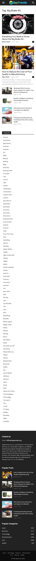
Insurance (6, 282)
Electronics (6, 216)
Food (4, 231)
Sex (4, 370)
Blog (4, 164)
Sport (5, 382)
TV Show (6, 409)
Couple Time (7, 195)
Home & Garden (8, 267)
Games (5, 243)
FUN (4, 237)
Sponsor (6, 379)
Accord (5, 137)
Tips (4, 403)
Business (6, 167)
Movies (5, 331)
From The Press (8, 234)
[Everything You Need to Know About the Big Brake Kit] (18, 24)
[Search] (33, 2)
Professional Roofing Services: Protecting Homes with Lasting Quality (23, 120)
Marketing (6, 316)
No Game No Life (8, 346)
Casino (5, 180)
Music (5, 337)
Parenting (6, 349)
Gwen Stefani (7, 249)
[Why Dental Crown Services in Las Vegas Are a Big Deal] (7, 110)
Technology (7, 397)
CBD (4, 183)
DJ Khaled (6, 207)
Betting (5, 161)
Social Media (7, 373)
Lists (4, 309)
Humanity (6, 276)
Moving (5, 334)
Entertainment (8, 219)
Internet (6, 285)
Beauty (5, 158)
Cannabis (6, 173)
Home (3, 7)
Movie (5, 328)
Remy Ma (6, 364)
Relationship (7, 361)
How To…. (6, 273)
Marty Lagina (7, 322)
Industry (6, 279)
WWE (5, 418)
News (5, 343)
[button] (3, 2)
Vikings (5, 412)
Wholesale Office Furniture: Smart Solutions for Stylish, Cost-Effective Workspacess (24, 90)
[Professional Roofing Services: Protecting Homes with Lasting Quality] (7, 120)
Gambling (6, 240)
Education (6, 213)
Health (5, 252)
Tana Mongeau (8, 394)
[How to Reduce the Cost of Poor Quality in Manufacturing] (18, 57)
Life (4, 306)
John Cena (6, 291)
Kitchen (5, 297)
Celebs (5, 186)
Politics (5, 358)
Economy (6, 210)
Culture (5, 198)
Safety (5, 367)
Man (4, 312)
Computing (7, 189)
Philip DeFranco (8, 352)
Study (5, 385)
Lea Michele (7, 303)
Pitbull (5, 355)
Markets (6, 319)
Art (4, 152)
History (5, 258)
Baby (4, 155)
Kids (4, 294)
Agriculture (7, 143)
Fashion (5, 225)
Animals (6, 149)
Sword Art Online (9, 391)
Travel (5, 406)
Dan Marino (7, 201)
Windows (6, 415)
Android (6, 146)
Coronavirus (7, 192)
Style (4, 388)
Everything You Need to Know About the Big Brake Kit (16, 37)
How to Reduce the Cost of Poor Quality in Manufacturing (17, 73)
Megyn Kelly (7, 325)
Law (4, 300)
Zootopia (6, 421)
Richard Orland (6, 42)
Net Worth (6, 340)
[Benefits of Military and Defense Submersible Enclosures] (7, 100)
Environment (7, 222)
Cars (4, 176)
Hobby (5, 261)
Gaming (5, 246)
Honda (5, 270)
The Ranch (6, 400)
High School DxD (8, 255)
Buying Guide (7, 170)
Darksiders (6, 204)
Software (6, 376)
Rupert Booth (5, 77)
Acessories (6, 140)
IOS (4, 288)
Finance (5, 228)
